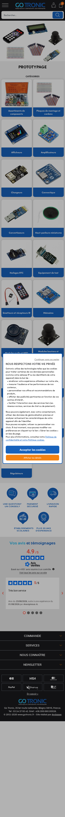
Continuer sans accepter (46, 359)
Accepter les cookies (32, 449)
